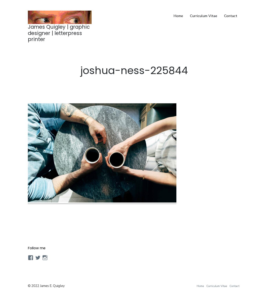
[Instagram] (45, 257)
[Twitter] (38, 257)
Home (178, 16)
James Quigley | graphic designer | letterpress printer (59, 33)
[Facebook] (30, 257)
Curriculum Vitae (203, 16)
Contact (230, 16)
